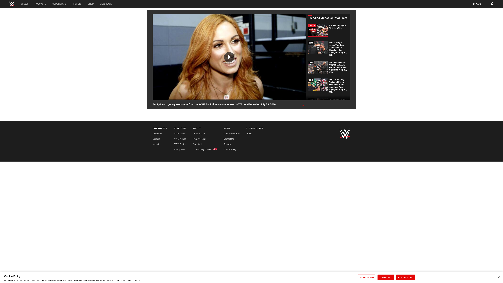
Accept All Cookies (405, 277)
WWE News (179, 134)
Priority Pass (179, 149)
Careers (156, 139)
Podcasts (40, 4)
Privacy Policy (199, 139)
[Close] (499, 277)
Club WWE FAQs (231, 134)
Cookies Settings (367, 277)
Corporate (157, 134)
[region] (251, 277)
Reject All (386, 277)
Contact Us (228, 139)
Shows (25, 4)
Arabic (249, 134)
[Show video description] (303, 104)
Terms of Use (199, 134)
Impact (156, 144)
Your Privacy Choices (203, 149)
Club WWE (106, 4)
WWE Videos (180, 139)
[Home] (12, 4)
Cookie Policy (229, 149)
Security (227, 144)
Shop (91, 4)
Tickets (77, 4)
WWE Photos (180, 144)
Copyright (197, 144)
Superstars (59, 4)
